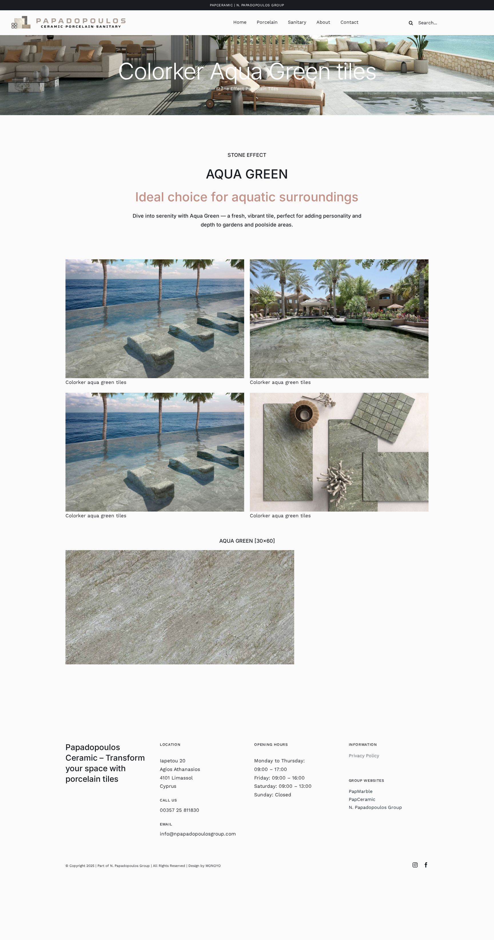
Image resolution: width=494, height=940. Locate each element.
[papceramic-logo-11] (68, 18)
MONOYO (213, 866)
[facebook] (426, 864)
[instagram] (415, 864)
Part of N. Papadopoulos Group (123, 866)
